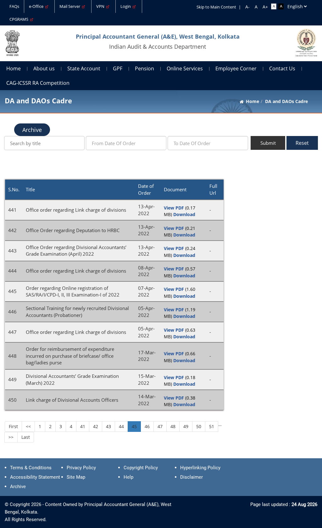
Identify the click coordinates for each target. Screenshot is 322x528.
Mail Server (70, 6)
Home (13, 68)
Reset (302, 142)
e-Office (37, 6)
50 (198, 426)
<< (28, 426)
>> (11, 437)
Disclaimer (191, 477)
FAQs (14, 6)
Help (128, 477)
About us (44, 68)
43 (108, 426)
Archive (32, 129)
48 (172, 426)
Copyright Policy (141, 468)
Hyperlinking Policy (200, 468)
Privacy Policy (81, 468)
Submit (268, 143)
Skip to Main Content (216, 7)
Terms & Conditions (31, 468)
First (13, 426)
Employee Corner (236, 68)
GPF (117, 68)
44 (121, 426)
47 (160, 426)
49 (185, 426)
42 (95, 426)
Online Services (185, 68)
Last (25, 437)
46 (147, 426)
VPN (101, 6)
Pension (144, 68)
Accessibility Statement (35, 477)
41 (82, 426)
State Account (83, 68)
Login (126, 6)
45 (134, 426)
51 (211, 426)
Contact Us (282, 68)
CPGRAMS (19, 19)
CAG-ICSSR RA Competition (37, 82)
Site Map (76, 477)
